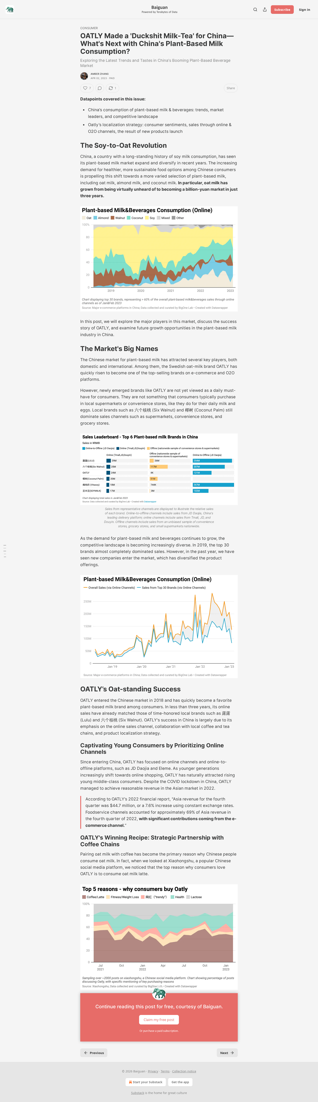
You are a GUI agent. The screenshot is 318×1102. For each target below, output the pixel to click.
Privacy (153, 1071)
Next (224, 1053)
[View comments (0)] (99, 88)
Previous (97, 1053)
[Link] (74, 145)
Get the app (180, 1082)
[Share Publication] (264, 9)
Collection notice (184, 1071)
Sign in (304, 9)
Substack (137, 1093)
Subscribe (282, 9)
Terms (165, 1071)
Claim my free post (159, 1019)
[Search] (255, 9)
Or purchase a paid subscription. (159, 1031)
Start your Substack (147, 1082)
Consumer (89, 28)
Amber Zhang (100, 73)
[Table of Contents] (5, 551)
